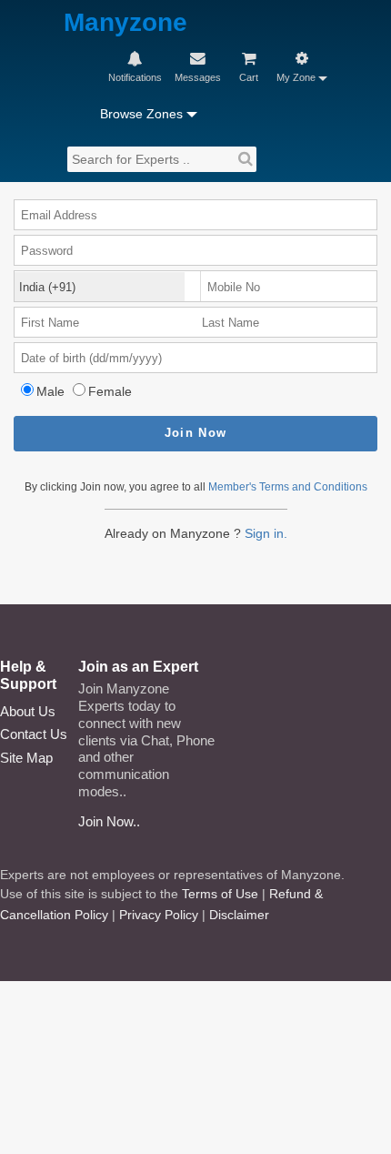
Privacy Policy (158, 914)
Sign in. (266, 533)
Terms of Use (220, 893)
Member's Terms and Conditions (287, 487)
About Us (27, 711)
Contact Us (33, 734)
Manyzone (125, 23)
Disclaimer (239, 914)
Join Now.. (109, 821)
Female (110, 391)
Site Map (26, 757)
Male (50, 391)
